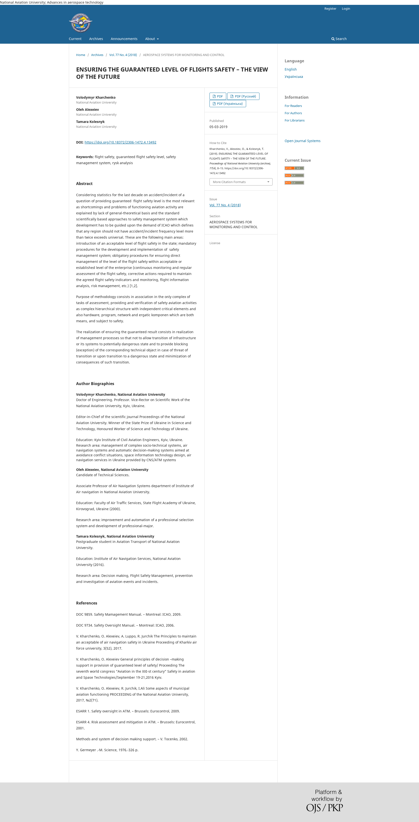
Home (80, 55)
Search (341, 38)
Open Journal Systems (303, 140)
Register (330, 8)
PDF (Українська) (229, 103)
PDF (219, 96)
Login (346, 8)
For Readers (293, 106)
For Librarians (295, 120)
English (291, 69)
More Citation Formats (229, 182)
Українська (294, 76)
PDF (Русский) (245, 96)
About (150, 38)
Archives (96, 38)
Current (75, 38)
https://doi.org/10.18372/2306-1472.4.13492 (120, 142)
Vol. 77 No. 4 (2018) (123, 55)
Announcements (124, 38)
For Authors (293, 113)
